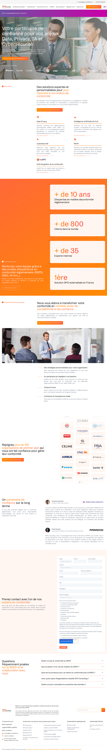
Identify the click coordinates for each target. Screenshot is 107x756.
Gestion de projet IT (72, 731)
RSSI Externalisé (71, 725)
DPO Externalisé (27, 725)
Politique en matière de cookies (63, 749)
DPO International (27, 727)
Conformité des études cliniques (52, 725)
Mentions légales (76, 749)
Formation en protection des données (30, 738)
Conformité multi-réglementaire (52, 736)
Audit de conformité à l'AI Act (96, 725)
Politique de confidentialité (47, 749)
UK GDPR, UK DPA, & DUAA (51, 739)
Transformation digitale (50, 734)
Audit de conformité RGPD (51, 727)
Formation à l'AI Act (95, 729)
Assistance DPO (27, 730)
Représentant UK (27, 735)
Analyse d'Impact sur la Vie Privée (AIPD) (53, 730)
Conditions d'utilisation (33, 749)
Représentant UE (27, 732)
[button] (19, 7)
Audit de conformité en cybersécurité (73, 728)
